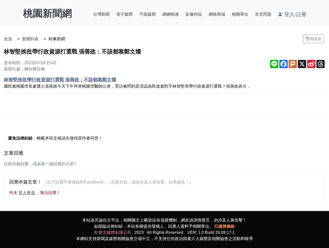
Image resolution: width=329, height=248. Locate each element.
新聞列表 (30, 39)
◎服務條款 (224, 226)
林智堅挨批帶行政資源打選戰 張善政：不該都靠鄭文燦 (60, 79)
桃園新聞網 (47, 13)
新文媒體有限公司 (114, 232)
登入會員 (27, 192)
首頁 (8, 39)
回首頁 (315, 39)
